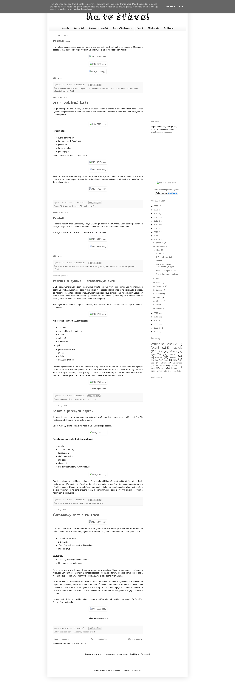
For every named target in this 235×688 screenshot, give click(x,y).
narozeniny (78, 632)
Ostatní (174, 365)
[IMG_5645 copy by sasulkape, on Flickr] (98, 246)
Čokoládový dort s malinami (76, 515)
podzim (130, 88)
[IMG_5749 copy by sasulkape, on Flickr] (98, 64)
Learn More (171, 7)
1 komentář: (79, 396)
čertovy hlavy (93, 88)
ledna (158, 308)
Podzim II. (62, 41)
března (159, 301)
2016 (156, 228)
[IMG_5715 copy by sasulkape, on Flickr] (98, 170)
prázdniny (132, 266)
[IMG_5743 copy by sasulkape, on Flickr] (97, 71)
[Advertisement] (166, 75)
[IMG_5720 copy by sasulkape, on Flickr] (98, 124)
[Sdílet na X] (95, 85)
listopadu (160, 246)
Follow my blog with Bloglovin (166, 189)
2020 (156, 213)
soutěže (176, 371)
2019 (156, 217)
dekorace (75, 206)
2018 (156, 221)
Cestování (79, 28)
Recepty (65, 28)
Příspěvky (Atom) (79, 643)
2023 (156, 206)
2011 (156, 317)
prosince (160, 243)
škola (168, 371)
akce (153, 368)
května (159, 293)
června (159, 290)
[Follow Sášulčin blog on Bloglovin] (166, 194)
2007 (156, 331)
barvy (77, 88)
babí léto (70, 88)
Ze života (168, 28)
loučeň (123, 88)
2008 (156, 328)
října (158, 250)
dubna (159, 297)
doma (87, 266)
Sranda (174, 368)
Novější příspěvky (61, 639)
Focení (140, 28)
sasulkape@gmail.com (161, 132)
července (160, 286)
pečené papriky (78, 503)
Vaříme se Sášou (162, 344)
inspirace (93, 266)
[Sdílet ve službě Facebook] (97, 85)
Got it (182, 7)
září (158, 279)
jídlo (161, 351)
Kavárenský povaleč (98, 28)
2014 (156, 236)
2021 (156, 210)
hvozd (117, 88)
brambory (63, 399)
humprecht (110, 88)
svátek (92, 632)
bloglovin (83, 88)
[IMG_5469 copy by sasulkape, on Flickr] (98, 314)
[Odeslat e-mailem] (89, 85)
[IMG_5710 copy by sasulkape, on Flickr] (98, 162)
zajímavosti (157, 357)
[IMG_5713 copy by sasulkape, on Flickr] (98, 189)
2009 (156, 324)
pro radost (160, 365)
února (159, 305)
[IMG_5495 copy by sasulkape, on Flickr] (98, 474)
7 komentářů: (79, 628)
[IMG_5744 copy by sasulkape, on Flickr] (98, 56)
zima (163, 368)
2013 (62, 206)
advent (163, 363)
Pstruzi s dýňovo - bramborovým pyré (84, 281)
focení (155, 347)
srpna (159, 282)
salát (94, 503)
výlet (136, 88)
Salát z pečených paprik (73, 411)
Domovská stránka (98, 639)
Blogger (137, 670)
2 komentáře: (79, 203)
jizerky (100, 266)
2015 (156, 232)
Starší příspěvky (135, 639)
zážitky (154, 360)
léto (166, 360)
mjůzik (153, 371)
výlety (65, 91)
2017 (156, 224)
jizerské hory (110, 266)
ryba (94, 399)
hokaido (76, 399)
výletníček (58, 91)
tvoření (93, 206)
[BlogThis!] (92, 85)
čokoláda (63, 632)
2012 (156, 313)
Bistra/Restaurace (122, 28)
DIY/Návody (153, 28)
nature (118, 266)
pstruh (89, 399)
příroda (56, 269)
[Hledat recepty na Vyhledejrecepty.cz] (166, 183)
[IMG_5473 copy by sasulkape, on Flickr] (98, 382)
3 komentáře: (79, 500)
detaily (102, 88)
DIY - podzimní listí (70, 102)
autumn (63, 88)
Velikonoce (177, 363)
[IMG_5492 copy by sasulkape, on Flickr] (98, 432)
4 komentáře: (79, 85)
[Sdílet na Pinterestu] (100, 85)
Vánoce (173, 351)
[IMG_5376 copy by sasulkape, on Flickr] (98, 609)
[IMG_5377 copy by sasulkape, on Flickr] (98, 522)
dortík (70, 632)
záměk (71, 91)
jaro (152, 363)
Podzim (58, 217)
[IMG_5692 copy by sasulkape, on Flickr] (98, 239)
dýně (70, 399)
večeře (100, 503)
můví (161, 371)
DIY (81, 206)
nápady (177, 347)
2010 (156, 320)
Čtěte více (57, 78)
